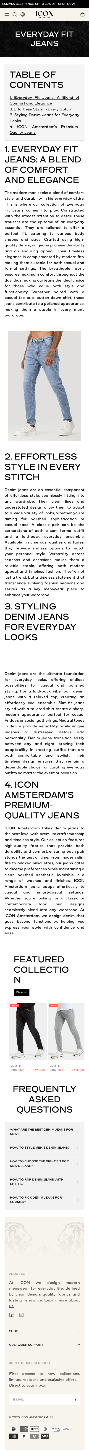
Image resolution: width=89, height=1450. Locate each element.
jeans (44, 245)
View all (21, 992)
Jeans (18, 210)
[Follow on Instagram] (21, 1315)
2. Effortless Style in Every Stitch (40, 109)
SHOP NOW (66, 4)
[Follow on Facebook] (11, 1315)
